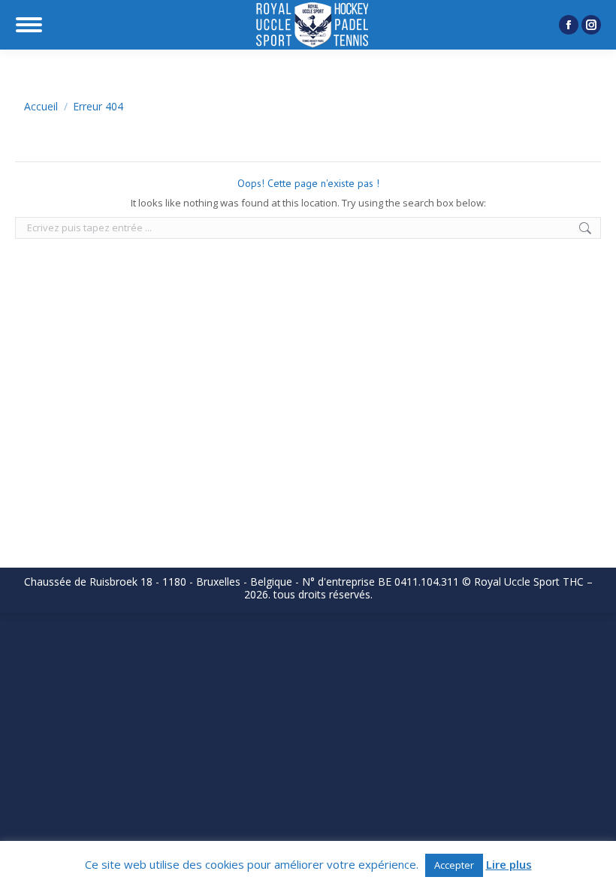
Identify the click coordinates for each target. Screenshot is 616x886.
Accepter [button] (454, 865)
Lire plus (509, 864)
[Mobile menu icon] (29, 24)
